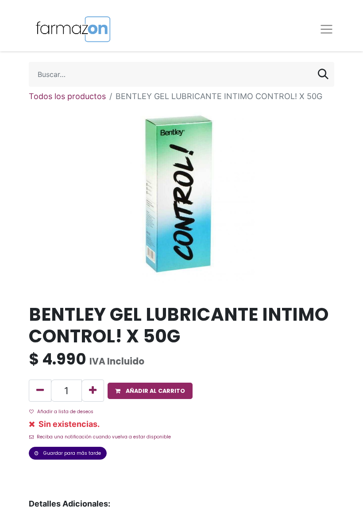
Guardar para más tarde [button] (71, 453)
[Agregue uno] (92, 391)
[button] (150, 391)
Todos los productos (67, 96)
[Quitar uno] (40, 391)
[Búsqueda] (323, 74)
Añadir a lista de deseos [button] (65, 411)
